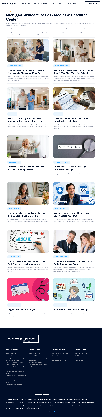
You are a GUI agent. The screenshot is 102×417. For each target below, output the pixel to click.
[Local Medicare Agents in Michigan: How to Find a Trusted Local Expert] (74, 241)
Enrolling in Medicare (11, 353)
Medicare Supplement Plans (59, 358)
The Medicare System (61, 162)
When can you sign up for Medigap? (60, 353)
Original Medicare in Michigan (21, 309)
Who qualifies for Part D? (81, 353)
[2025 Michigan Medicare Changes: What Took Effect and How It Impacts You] (28, 241)
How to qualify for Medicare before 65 (15, 362)
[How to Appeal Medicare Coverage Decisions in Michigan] (74, 146)
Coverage (12, 114)
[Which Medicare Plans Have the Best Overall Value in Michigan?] (74, 98)
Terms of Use (38, 394)
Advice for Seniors (15, 65)
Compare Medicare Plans (12, 364)
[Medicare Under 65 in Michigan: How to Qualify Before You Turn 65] (74, 193)
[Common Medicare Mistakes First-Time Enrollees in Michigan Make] (28, 146)
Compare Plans (92, 3)
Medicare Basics (25, 3)
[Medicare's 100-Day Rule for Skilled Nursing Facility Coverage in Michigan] (28, 98)
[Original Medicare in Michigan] (28, 289)
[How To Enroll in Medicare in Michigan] (74, 289)
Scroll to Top (50, 411)
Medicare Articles (10, 386)
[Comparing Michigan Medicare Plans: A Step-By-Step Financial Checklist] (28, 193)
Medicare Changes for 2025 (13, 360)
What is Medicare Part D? (81, 358)
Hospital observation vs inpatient (14, 384)
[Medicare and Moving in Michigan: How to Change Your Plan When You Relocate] (74, 50)
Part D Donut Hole (79, 355)
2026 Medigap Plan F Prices (59, 360)
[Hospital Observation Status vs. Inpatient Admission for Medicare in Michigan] (28, 50)
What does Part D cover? (81, 360)
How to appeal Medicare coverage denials (16, 366)
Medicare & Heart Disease (35, 362)
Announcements (14, 256)
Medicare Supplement (56, 3)
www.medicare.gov (35, 408)
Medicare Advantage (40, 3)
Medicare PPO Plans (34, 355)
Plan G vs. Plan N (56, 355)
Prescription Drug (71, 3)
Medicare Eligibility (61, 208)
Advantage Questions (34, 353)
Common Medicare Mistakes (13, 369)
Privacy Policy (46, 394)
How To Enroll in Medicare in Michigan (71, 309)
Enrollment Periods (61, 65)
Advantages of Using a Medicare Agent (15, 358)
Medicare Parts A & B (11, 355)
